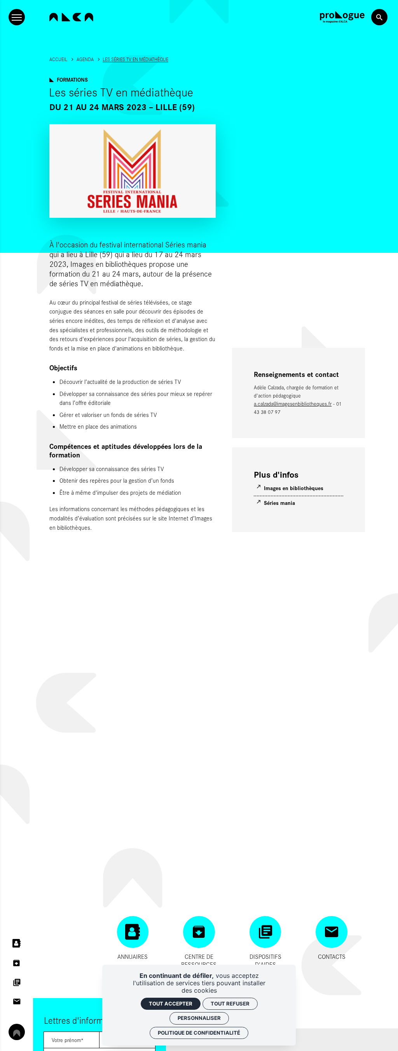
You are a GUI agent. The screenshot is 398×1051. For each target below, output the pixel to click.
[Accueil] (71, 17)
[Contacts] (17, 1001)
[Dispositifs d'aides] (17, 982)
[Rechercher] (379, 17)
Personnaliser (199, 1018)
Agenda (85, 59)
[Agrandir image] (132, 171)
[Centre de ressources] (17, 963)
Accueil (58, 59)
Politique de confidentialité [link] (199, 1033)
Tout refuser (230, 1003)
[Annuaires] (17, 943)
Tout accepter (170, 1003)
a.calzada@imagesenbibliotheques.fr (293, 403)
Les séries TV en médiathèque (135, 59)
